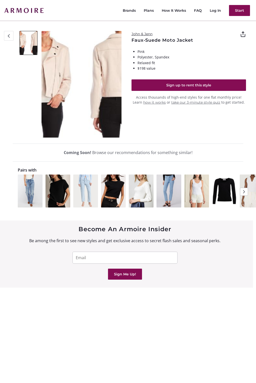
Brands (129, 10)
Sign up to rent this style (188, 85)
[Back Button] (9, 36)
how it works (154, 102)
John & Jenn (142, 34)
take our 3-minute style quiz (195, 102)
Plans (149, 10)
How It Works (174, 10)
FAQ (198, 10)
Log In (215, 10)
